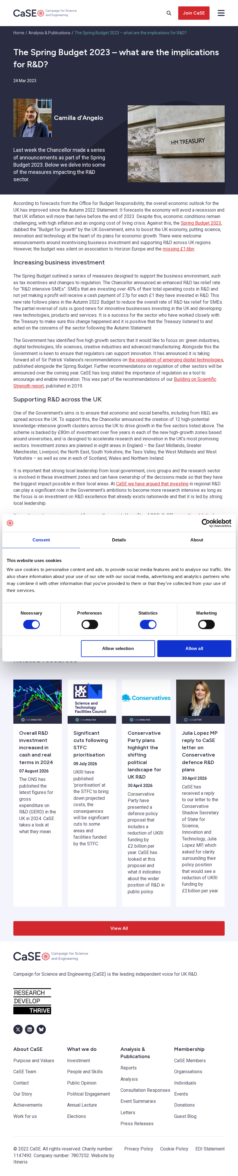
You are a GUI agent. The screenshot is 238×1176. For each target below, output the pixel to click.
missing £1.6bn (178, 249)
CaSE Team (24, 1071)
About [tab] (196, 539)
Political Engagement (88, 1094)
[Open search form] (172, 13)
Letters (127, 1112)
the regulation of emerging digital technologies (176, 360)
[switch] (90, 624)
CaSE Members (190, 1060)
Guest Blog (185, 1116)
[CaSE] (45, 13)
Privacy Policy (138, 1149)
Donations (184, 1105)
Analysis (129, 1079)
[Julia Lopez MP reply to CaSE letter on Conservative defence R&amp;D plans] (200, 698)
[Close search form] (221, 13)
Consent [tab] (41, 539)
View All (119, 928)
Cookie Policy (174, 1149)
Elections (76, 1116)
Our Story (22, 1094)
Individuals (185, 1083)
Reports (128, 1068)
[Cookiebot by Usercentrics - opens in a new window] (206, 523)
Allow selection (118, 648)
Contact (21, 1083)
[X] (18, 1029)
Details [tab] (119, 539)
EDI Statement (210, 1149)
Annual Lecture (82, 1105)
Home (18, 32)
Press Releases (137, 1123)
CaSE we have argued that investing (152, 484)
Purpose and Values (33, 1060)
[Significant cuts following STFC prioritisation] (92, 698)
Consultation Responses (145, 1090)
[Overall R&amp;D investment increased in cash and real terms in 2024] (37, 698)
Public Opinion (81, 1083)
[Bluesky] (41, 1029)
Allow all (194, 648)
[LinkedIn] (29, 1029)
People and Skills (85, 1071)
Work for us (25, 1116)
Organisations (188, 1071)
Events (181, 1094)
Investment (78, 1060)
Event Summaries (138, 1101)
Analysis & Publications (49, 32)
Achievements (27, 1105)
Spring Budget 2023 (201, 223)
